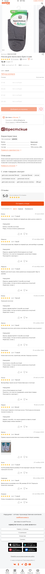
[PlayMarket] (30, 545)
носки (37, 175)
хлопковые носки (8, 178)
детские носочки (8, 182)
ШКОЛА (14, 139)
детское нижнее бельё (10, 175)
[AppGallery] (15, 550)
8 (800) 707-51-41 (38, 0)
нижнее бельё (26, 175)
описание (8, 165)
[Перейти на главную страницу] (6, 3)
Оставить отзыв (22, 204)
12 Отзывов (15, 59)
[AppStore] (15, 545)
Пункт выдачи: (10, 122)
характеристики (10, 150)
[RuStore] (30, 550)
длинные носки (23, 178)
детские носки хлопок (25, 182)
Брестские (34, 142)
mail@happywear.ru (22, 517)
